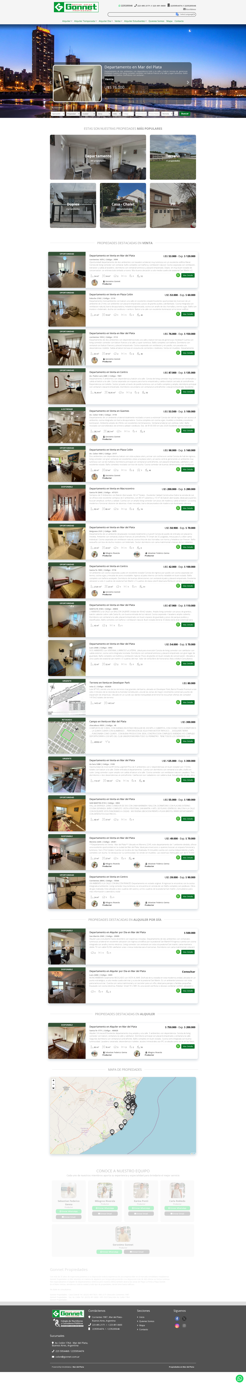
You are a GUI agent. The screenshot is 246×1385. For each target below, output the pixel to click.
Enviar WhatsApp (69, 1209)
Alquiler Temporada (84, 21)
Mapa (169, 21)
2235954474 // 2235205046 (183, 5)
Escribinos (191, 9)
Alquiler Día (105, 21)
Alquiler (66, 21)
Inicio (141, 1317)
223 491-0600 (115, 1324)
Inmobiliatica (66, 1367)
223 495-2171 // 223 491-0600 (151, 5)
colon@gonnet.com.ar (67, 1356)
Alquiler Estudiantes (134, 21)
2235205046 (126, 5)
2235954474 (98, 1329)
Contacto (179, 21)
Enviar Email (69, 1215)
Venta (117, 21)
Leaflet (193, 1153)
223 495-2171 (98, 1324)
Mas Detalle (188, 275)
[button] (132, 1112)
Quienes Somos (156, 21)
